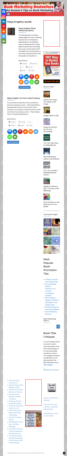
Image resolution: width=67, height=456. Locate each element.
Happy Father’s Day (51, 115)
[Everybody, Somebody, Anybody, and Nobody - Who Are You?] (56, 231)
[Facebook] (3, 11)
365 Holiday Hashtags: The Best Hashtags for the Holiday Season (16, 431)
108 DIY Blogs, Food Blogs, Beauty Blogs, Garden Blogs (15, 413)
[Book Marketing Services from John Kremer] (47, 222)
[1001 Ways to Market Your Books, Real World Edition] (51, 75)
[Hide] (2, 45)
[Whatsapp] (31, 82)
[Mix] (21, 82)
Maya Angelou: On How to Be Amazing (23, 98)
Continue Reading (25, 87)
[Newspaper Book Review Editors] (47, 241)
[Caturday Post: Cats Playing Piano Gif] (56, 222)
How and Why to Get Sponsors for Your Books (51, 204)
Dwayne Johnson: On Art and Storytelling (50, 129)
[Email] (36, 82)
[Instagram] (3, 16)
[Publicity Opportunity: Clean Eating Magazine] (47, 231)
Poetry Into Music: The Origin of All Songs (50, 102)
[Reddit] (36, 76)
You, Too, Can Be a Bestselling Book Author (50, 173)
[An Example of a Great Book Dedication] (47, 250)
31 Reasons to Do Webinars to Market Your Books (15, 396)
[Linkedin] (26, 76)
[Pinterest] (3, 26)
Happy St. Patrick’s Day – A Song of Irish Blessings (51, 188)
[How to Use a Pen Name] (56, 250)
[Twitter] (26, 82)
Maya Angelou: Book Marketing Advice (27, 29)
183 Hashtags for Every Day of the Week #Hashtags (16, 424)
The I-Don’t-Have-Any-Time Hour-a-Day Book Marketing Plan (50, 407)
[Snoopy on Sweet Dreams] (56, 241)
